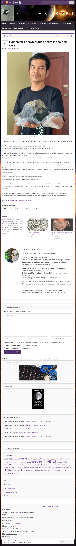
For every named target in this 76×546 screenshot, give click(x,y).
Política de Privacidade (25, 542)
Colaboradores (54, 23)
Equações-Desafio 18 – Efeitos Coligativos (38, 421)
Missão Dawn (27, 467)
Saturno (46, 470)
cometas (29, 462)
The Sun (17, 200)
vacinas (12, 472)
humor (60, 465)
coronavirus (37, 461)
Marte (10, 467)
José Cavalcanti (9, 429)
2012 (6, 459)
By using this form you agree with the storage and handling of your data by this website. (35, 342)
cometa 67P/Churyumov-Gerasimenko (15, 462)
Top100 (12, 23)
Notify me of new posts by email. (18, 348)
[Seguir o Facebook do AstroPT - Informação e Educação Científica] (13, 2)
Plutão (28, 470)
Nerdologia (59, 467)
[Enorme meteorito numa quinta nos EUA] (62, 224)
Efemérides (32, 23)
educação (19, 465)
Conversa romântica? (63, 36)
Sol (53, 470)
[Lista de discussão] (16, 2)
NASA (40, 467)
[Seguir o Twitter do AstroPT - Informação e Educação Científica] (10, 2)
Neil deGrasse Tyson (49, 467)
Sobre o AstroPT (20, 28)
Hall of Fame (34, 28)
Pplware (11, 200)
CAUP (60, 459)
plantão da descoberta (15, 470)
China (63, 459)
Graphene (17, 512)
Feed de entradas (9, 488)
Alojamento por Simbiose (48, 506)
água (17, 473)
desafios (13, 465)
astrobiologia (15, 459)
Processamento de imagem (37, 470)
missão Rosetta (34, 467)
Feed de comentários (10, 492)
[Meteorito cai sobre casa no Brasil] (14, 226)
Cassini (56, 459)
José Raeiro (18, 523)
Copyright (67, 23)
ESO (24, 464)
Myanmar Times (25, 200)
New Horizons (67, 467)
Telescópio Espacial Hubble (62, 470)
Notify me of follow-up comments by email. (21, 345)
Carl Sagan (50, 459)
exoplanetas (30, 465)
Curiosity (59, 462)
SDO (51, 470)
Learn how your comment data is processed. (43, 359)
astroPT (23, 458)
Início (4, 23)
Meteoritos (16, 48)
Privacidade (6, 28)
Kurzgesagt (67, 465)
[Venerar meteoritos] (38, 224)
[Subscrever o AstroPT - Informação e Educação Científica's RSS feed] (3, 2)
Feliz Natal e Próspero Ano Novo (35, 425)
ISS (63, 465)
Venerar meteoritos (33, 232)
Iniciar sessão (8, 484)
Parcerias (21, 23)
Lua (5, 467)
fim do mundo (40, 464)
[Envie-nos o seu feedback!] (20, 2)
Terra (5, 473)
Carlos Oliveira (8, 48)
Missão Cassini (18, 467)
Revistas (43, 23)
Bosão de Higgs (31, 459)
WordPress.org (8, 496)
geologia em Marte (53, 465)
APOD (10, 459)
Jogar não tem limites (12, 36)
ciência (67, 459)
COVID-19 (49, 461)
